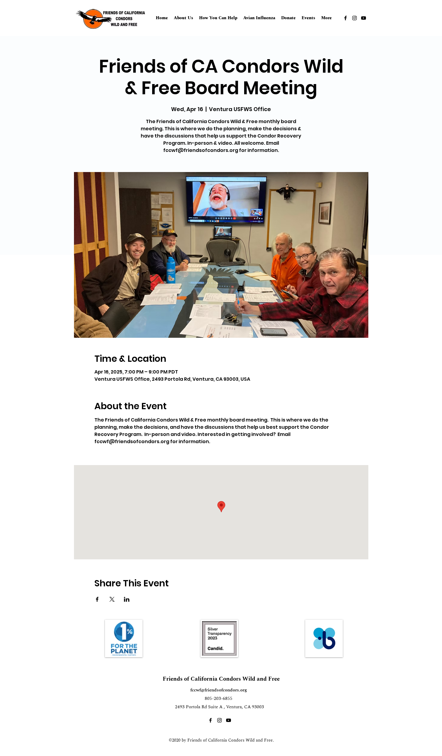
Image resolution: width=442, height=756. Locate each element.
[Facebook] (345, 18)
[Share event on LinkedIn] (127, 599)
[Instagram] (354, 18)
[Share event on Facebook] (97, 599)
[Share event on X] (112, 599)
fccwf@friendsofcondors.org (218, 690)
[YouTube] (364, 18)
